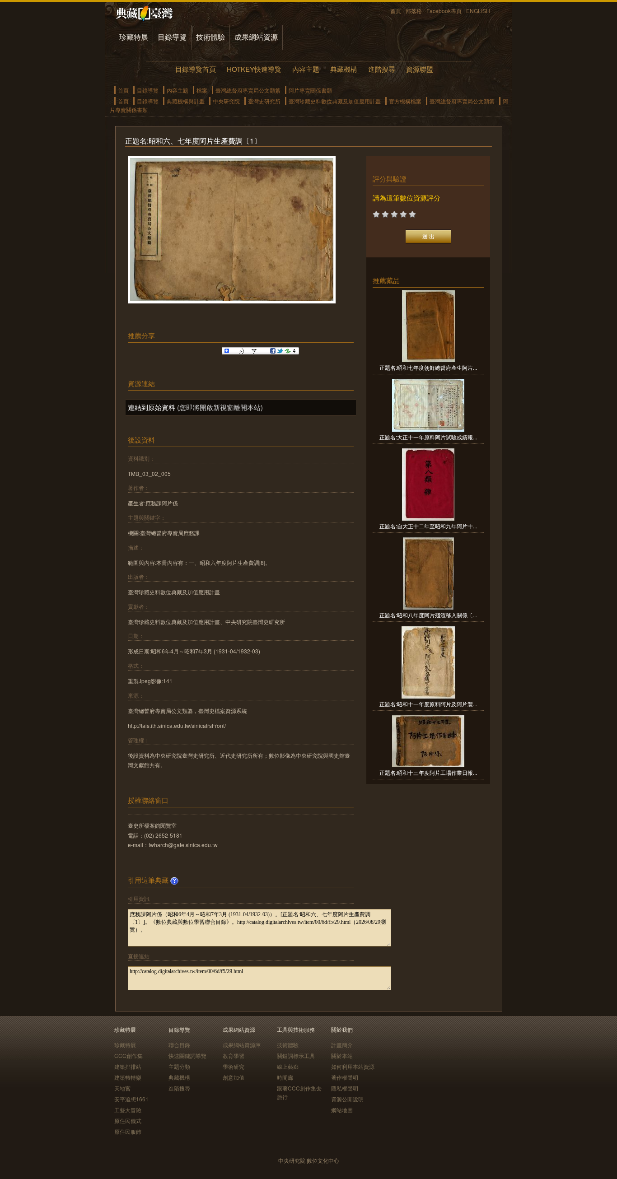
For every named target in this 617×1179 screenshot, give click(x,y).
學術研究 (233, 1066)
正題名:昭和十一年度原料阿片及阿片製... (428, 704)
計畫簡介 (342, 1045)
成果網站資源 (256, 37)
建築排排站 (127, 1066)
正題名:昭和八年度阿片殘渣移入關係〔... (428, 615)
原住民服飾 (127, 1131)
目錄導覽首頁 (195, 69)
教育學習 (233, 1055)
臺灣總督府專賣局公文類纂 (247, 90)
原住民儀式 (127, 1120)
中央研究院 (226, 101)
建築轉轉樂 (127, 1077)
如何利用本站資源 (352, 1066)
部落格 (414, 10)
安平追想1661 (131, 1099)
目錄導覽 (172, 37)
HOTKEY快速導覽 (254, 69)
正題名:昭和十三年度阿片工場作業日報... (428, 772)
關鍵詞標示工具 (296, 1055)
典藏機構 (343, 69)
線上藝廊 (288, 1066)
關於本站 (342, 1055)
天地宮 (122, 1088)
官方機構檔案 (405, 101)
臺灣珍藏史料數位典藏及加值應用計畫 (335, 101)
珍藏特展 (133, 37)
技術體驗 (210, 37)
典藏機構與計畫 (186, 101)
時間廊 (285, 1077)
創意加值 (233, 1077)
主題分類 (179, 1066)
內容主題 (305, 69)
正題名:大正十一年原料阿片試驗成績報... (428, 437)
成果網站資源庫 (242, 1045)
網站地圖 (342, 1110)
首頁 (395, 10)
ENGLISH (478, 10)
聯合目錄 (179, 1045)
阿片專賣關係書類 (310, 90)
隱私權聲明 (344, 1088)
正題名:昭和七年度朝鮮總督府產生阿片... (428, 367)
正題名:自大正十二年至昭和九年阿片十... (428, 526)
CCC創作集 (128, 1055)
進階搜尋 (381, 69)
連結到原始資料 (151, 407)
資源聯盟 (419, 69)
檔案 (201, 90)
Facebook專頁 (444, 10)
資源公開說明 (347, 1099)
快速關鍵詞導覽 (187, 1055)
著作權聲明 (344, 1077)
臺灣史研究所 (264, 101)
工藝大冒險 (127, 1110)
